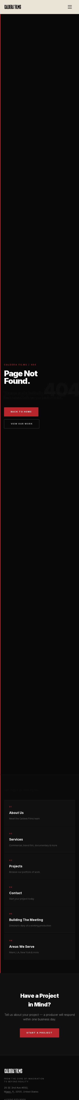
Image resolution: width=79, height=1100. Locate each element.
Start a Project (39, 1032)
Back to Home (21, 411)
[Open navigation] (71, 7)
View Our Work (22, 423)
